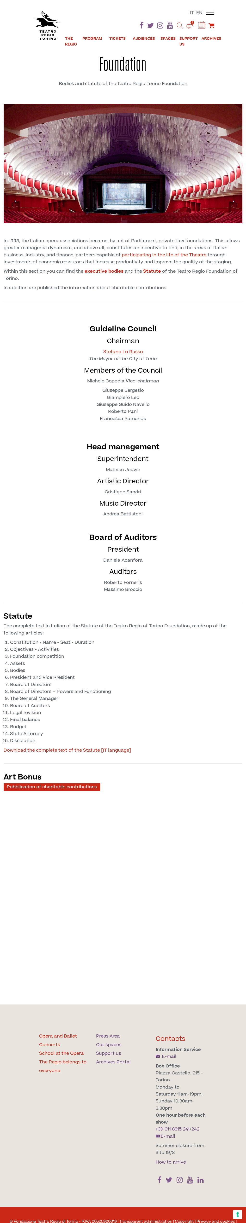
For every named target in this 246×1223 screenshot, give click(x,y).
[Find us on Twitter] (150, 26)
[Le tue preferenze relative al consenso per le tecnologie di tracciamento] (237, 1214)
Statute (152, 271)
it (192, 13)
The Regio (71, 41)
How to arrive (171, 1162)
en (199, 13)
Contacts (170, 1039)
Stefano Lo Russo (123, 352)
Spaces (168, 38)
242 (195, 1129)
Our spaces (108, 1045)
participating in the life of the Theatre (164, 255)
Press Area (108, 1036)
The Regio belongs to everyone (62, 1066)
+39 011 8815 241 (173, 1129)
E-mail (168, 1056)
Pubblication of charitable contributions (52, 787)
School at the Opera (61, 1053)
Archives (211, 38)
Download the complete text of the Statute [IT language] (67, 750)
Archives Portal (113, 1062)
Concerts (49, 1045)
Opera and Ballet (58, 1036)
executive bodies (104, 271)
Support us (188, 41)
